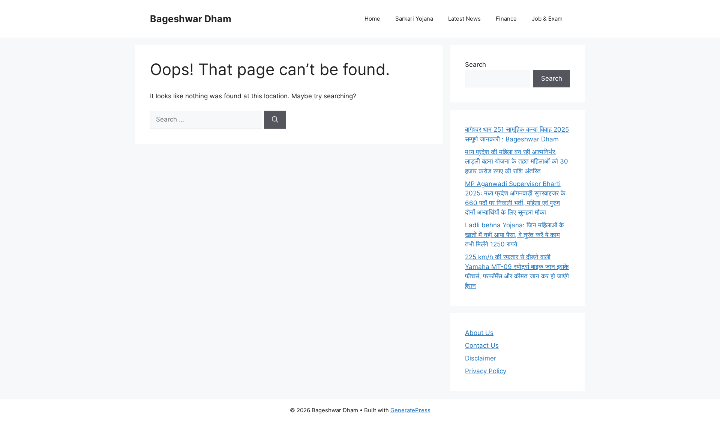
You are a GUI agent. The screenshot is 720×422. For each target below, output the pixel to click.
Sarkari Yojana (414, 18)
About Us (479, 332)
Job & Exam (547, 18)
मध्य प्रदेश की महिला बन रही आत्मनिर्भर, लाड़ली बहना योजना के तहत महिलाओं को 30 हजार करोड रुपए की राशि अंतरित (516, 161)
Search (475, 64)
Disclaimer (480, 358)
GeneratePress (410, 410)
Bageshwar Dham (190, 18)
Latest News (464, 18)
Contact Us (482, 345)
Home (372, 18)
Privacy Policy (485, 371)
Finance (506, 18)
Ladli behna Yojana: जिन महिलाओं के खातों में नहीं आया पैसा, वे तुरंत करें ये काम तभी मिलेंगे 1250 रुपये (514, 234)
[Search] (275, 120)
